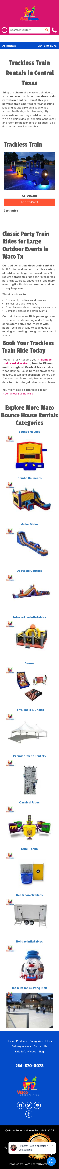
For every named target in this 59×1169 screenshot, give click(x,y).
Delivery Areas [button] (21, 1046)
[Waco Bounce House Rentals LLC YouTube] (37, 1105)
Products (21, 1041)
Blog (41, 1051)
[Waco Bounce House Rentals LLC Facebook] (20, 1105)
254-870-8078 (47, 45)
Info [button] (48, 1041)
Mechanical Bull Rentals (17, 393)
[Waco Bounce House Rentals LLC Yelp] (28, 1114)
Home (10, 1041)
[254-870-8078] (54, 30)
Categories (36, 1041)
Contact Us (40, 1046)
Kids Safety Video (25, 1051)
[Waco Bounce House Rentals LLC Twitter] (28, 1105)
